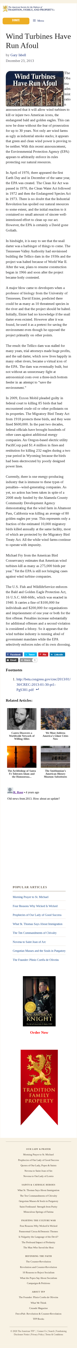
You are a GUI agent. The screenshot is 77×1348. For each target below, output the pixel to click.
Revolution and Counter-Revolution (38, 1267)
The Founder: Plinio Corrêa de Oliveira (36, 959)
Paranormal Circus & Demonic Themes (38, 1231)
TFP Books (38, 1319)
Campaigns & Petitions (38, 1283)
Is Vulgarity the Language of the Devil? (38, 1236)
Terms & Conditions (54, 1334)
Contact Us (42, 1331)
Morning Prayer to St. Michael (30, 897)
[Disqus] (38, 832)
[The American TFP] (28, 8)
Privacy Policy (37, 1334)
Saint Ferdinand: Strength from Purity (38, 1206)
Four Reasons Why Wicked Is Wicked (35, 906)
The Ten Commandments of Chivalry (35, 932)
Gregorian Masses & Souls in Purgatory (38, 1201)
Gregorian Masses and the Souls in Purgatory (39, 951)
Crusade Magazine (38, 1308)
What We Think (39, 1302)
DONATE (16, 20)
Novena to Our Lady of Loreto (38, 1176)
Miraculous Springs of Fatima (38, 1212)
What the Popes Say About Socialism (38, 1278)
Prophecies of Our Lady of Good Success (37, 914)
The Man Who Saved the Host (38, 1247)
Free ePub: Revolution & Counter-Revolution (39, 1313)
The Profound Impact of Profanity (38, 1242)
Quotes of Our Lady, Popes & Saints (38, 1165)
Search (51, 1331)
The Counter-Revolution (38, 1261)
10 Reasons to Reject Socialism (38, 1272)
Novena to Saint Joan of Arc (29, 941)
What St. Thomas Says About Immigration (38, 924)
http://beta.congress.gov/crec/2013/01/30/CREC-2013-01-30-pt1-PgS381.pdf (43, 684)
